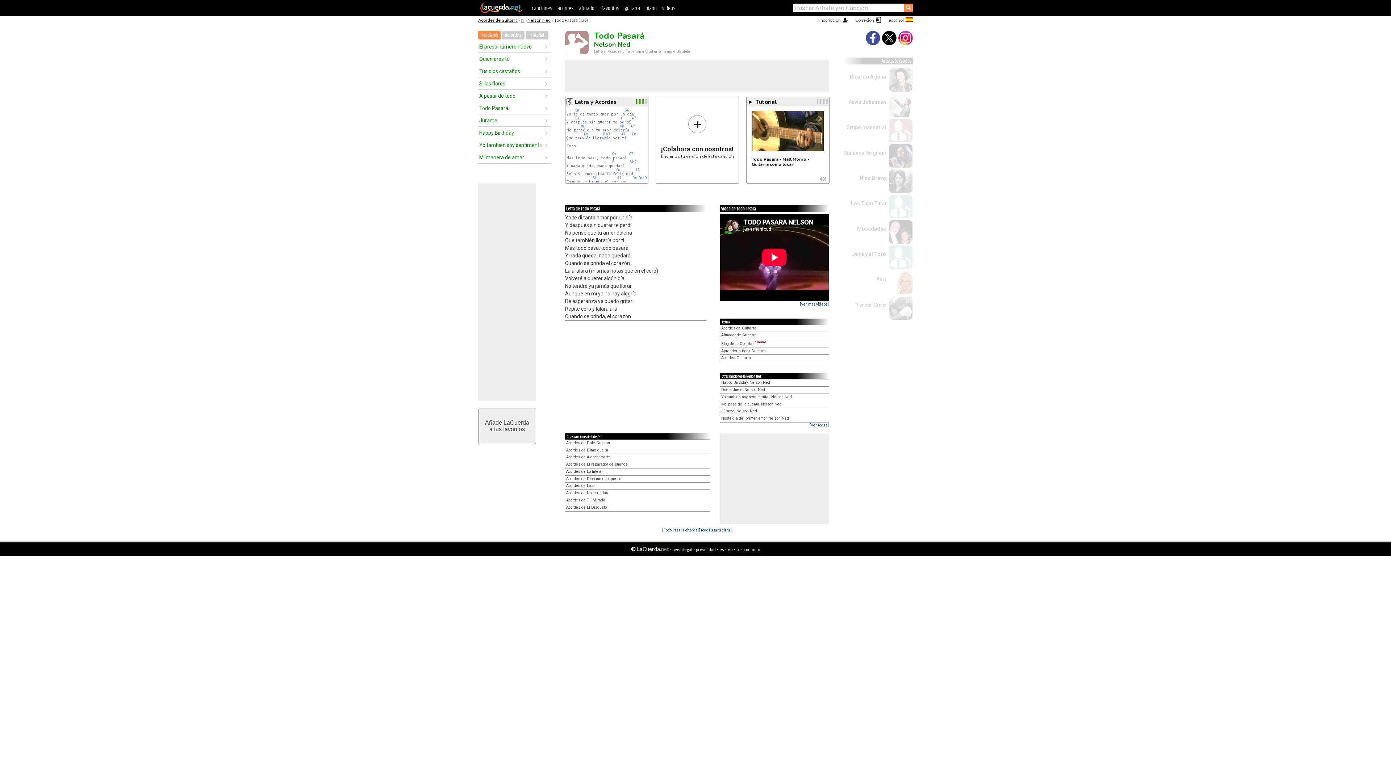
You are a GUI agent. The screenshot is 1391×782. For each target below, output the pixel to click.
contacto (752, 549)
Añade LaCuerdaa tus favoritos (507, 426)
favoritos (610, 8)
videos (668, 8)
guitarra (632, 8)
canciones (542, 8)
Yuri (881, 279)
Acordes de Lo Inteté (584, 471)
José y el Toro (869, 254)
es (721, 549)
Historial (537, 35)
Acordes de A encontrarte (588, 457)
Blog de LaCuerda (743, 343)
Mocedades (871, 229)
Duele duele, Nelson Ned (743, 389)
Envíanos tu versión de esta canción (697, 136)
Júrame (488, 120)
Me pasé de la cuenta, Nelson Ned (751, 404)
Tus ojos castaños (499, 71)
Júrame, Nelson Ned (739, 411)
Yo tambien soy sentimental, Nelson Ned (756, 397)
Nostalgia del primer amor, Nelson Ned (755, 418)
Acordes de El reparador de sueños (596, 464)
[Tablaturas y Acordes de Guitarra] (501, 11)
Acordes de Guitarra (498, 20)
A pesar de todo (497, 96)
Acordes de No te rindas (587, 493)
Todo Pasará (493, 108)
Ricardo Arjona (868, 77)
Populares (489, 35)
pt (738, 549)
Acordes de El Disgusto (586, 507)
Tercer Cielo (871, 305)
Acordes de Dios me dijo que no (593, 478)
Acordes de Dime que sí (587, 450)
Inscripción (830, 20)
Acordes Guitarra (736, 358)
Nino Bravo (873, 178)
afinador (587, 8)
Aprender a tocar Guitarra (743, 351)
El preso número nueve (505, 47)
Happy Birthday (496, 133)
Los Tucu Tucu (868, 203)
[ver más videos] (814, 304)
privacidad (706, 549)
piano (651, 8)
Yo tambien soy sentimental (511, 145)
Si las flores (492, 84)
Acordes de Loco (580, 485)
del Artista (513, 35)
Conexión (864, 20)
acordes (565, 8)
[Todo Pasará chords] (680, 529)
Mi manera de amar (501, 157)
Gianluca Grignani (864, 153)
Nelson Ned (539, 20)
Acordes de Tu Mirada (585, 500)
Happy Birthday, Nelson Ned (745, 382)
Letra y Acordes (596, 102)
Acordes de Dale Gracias (588, 443)
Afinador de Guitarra (739, 335)
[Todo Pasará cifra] (715, 529)
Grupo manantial (866, 127)
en (730, 549)
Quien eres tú (494, 59)
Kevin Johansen (867, 102)
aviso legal (682, 549)
